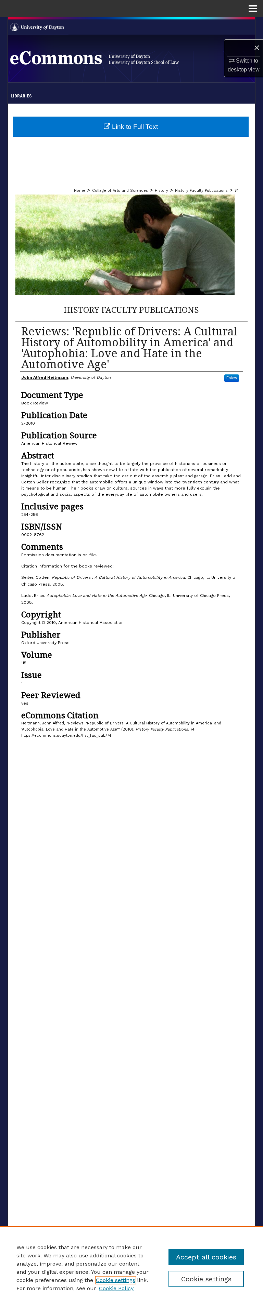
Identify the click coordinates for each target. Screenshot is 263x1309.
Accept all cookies (206, 1257)
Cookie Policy (116, 1288)
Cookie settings (115, 1280)
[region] (131, 1267)
